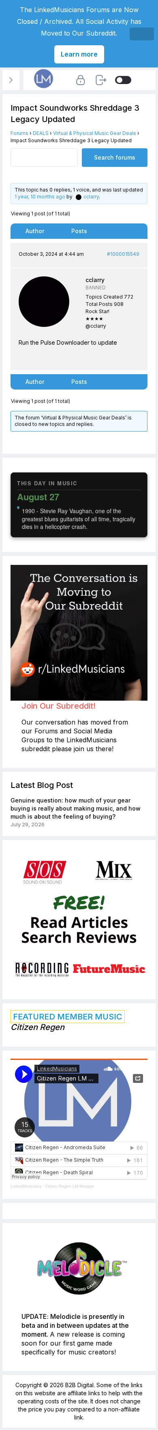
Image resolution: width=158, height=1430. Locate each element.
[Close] (142, 33)
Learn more (79, 54)
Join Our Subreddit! (58, 706)
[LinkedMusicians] (44, 88)
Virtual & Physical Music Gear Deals (94, 133)
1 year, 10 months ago (40, 197)
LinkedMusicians (26, 1186)
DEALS (41, 133)
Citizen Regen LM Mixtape (69, 1186)
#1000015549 (123, 254)
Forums (19, 133)
